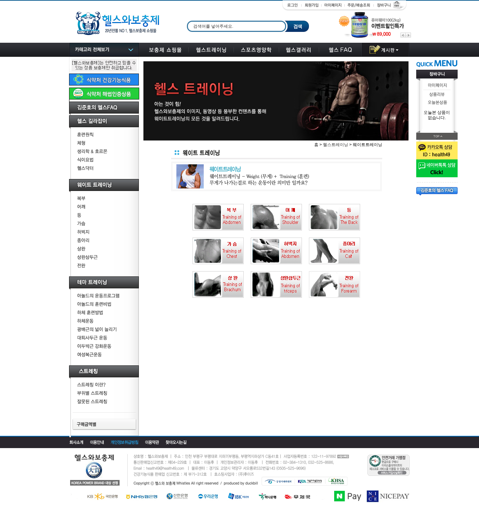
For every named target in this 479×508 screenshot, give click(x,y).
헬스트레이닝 (335, 144)
